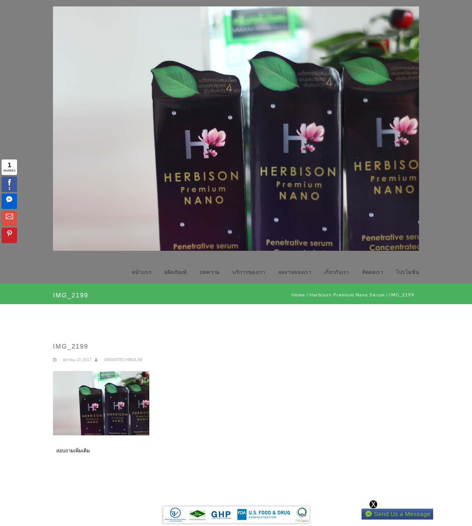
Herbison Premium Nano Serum (347, 294)
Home (298, 294)
